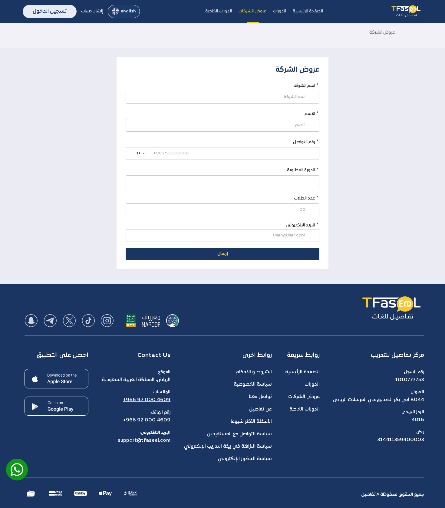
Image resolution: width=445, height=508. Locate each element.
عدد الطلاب (304, 199)
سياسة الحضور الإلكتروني (245, 459)
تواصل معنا (260, 397)
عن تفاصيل (260, 409)
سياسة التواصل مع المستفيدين (239, 434)
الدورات (312, 384)
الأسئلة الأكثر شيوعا (251, 422)
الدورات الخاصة (304, 409)
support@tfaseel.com (144, 440)
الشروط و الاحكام (254, 372)
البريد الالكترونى (300, 225)
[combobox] (136, 153)
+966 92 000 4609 (146, 400)
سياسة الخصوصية (253, 384)
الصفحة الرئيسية (302, 372)
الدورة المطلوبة (301, 171)
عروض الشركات (304, 397)
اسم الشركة (304, 86)
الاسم (310, 114)
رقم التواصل (304, 142)
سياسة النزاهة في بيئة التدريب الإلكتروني (228, 447)
